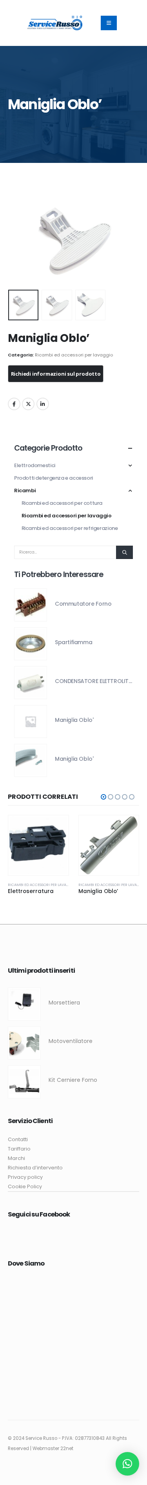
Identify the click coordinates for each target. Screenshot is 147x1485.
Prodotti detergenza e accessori (53, 478)
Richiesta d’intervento (35, 1167)
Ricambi (25, 490)
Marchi (16, 1158)
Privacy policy (25, 1177)
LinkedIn (42, 404)
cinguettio (28, 404)
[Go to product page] (30, 604)
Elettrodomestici (34, 465)
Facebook (14, 404)
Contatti (18, 1139)
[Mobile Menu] (109, 23)
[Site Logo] (54, 23)
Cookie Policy (25, 1186)
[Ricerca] (124, 552)
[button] (18, 239)
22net (66, 1448)
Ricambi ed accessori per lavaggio (74, 355)
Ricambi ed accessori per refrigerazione (70, 528)
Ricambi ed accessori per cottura (62, 503)
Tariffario (19, 1149)
